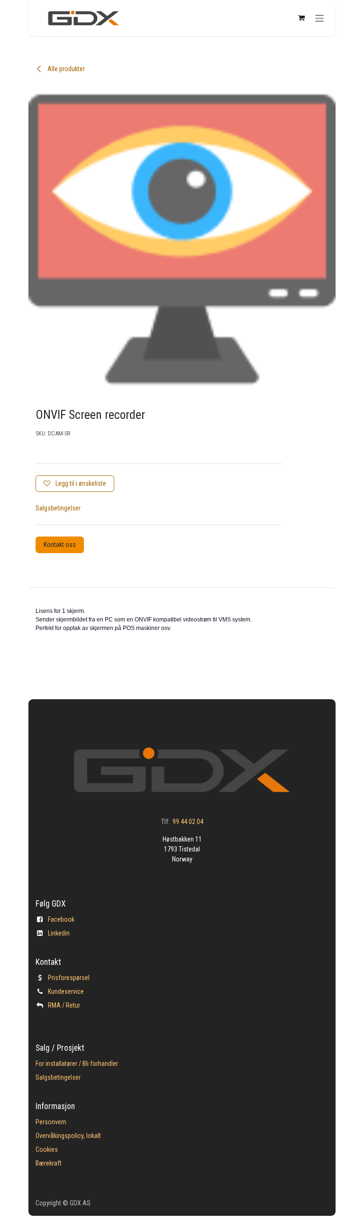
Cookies (47, 1149)
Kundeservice (66, 991)
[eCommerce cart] (301, 18)
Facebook (61, 919)
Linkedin (59, 933)
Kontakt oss (60, 544)
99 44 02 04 (188, 821)
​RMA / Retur (64, 1005)
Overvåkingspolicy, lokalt (68, 1135)
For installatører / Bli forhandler (77, 1063)
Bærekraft (49, 1163)
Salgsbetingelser (58, 508)
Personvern (51, 1122)
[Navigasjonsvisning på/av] (319, 18)
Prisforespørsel (69, 977)
